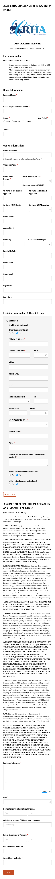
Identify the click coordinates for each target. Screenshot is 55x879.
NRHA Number (18, 408)
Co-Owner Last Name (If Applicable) (38, 192)
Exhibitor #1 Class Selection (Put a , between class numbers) (27, 455)
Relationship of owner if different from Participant (21, 820)
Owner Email (8, 274)
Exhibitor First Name (20, 339)
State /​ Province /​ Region (37, 239)
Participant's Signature (15, 763)
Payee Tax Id (7, 297)
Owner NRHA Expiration (35, 176)
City (14, 385)
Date (8, 797)
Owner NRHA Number (10, 177)
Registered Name (13, 95)
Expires (36, 408)
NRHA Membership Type (21, 420)
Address (15, 362)
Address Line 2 (8, 228)
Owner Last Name (13, 165)
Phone (15, 443)
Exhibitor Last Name (19, 350)
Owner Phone (8, 262)
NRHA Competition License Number (19, 106)
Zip (35, 396)
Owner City (7, 239)
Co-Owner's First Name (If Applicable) (12, 192)
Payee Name (7, 285)
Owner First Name (13, 150)
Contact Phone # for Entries (17, 846)
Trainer (6, 129)
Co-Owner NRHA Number (12, 205)
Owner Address (8, 216)
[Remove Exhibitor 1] (6, 320)
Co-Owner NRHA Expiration (39, 205)
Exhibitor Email (18, 431)
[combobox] (40, 244)
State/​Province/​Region (19, 396)
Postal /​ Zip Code (13, 251)
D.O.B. (40, 350)
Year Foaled (45, 118)
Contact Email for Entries (16, 858)
